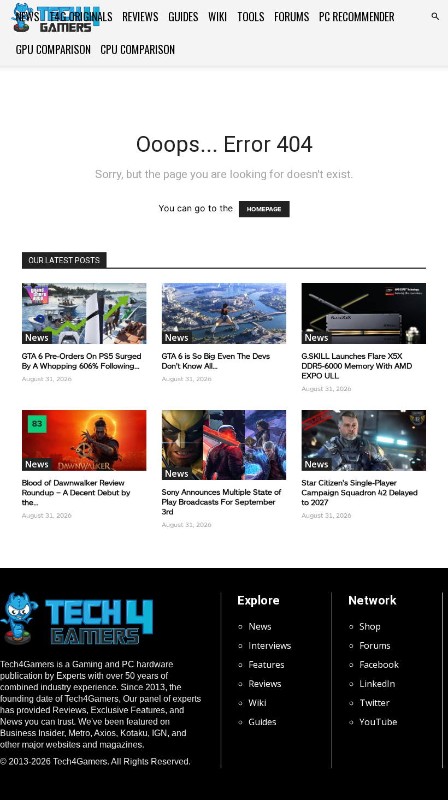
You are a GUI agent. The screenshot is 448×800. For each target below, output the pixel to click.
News (27, 16)
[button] (435, 16)
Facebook (379, 665)
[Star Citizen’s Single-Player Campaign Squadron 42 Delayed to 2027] (364, 440)
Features (267, 665)
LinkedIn (377, 684)
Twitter (374, 703)
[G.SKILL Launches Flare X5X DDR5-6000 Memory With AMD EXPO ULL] (364, 313)
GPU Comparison (53, 49)
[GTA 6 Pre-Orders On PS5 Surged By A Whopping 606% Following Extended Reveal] (84, 313)
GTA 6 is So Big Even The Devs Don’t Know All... (216, 360)
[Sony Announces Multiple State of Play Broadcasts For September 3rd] (224, 445)
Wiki (217, 16)
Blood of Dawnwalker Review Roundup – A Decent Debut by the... (76, 492)
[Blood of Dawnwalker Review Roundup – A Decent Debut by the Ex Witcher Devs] (84, 440)
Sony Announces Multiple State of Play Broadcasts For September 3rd (221, 501)
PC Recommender (356, 16)
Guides (183, 16)
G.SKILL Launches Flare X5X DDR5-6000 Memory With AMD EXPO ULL (357, 365)
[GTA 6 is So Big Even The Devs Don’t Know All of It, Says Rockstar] (224, 313)
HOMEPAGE (264, 209)
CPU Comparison (138, 49)
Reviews (140, 16)
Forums (291, 16)
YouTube (378, 722)
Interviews (270, 645)
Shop (370, 626)
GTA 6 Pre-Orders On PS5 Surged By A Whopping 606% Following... (82, 360)
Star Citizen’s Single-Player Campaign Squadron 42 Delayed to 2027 (360, 492)
